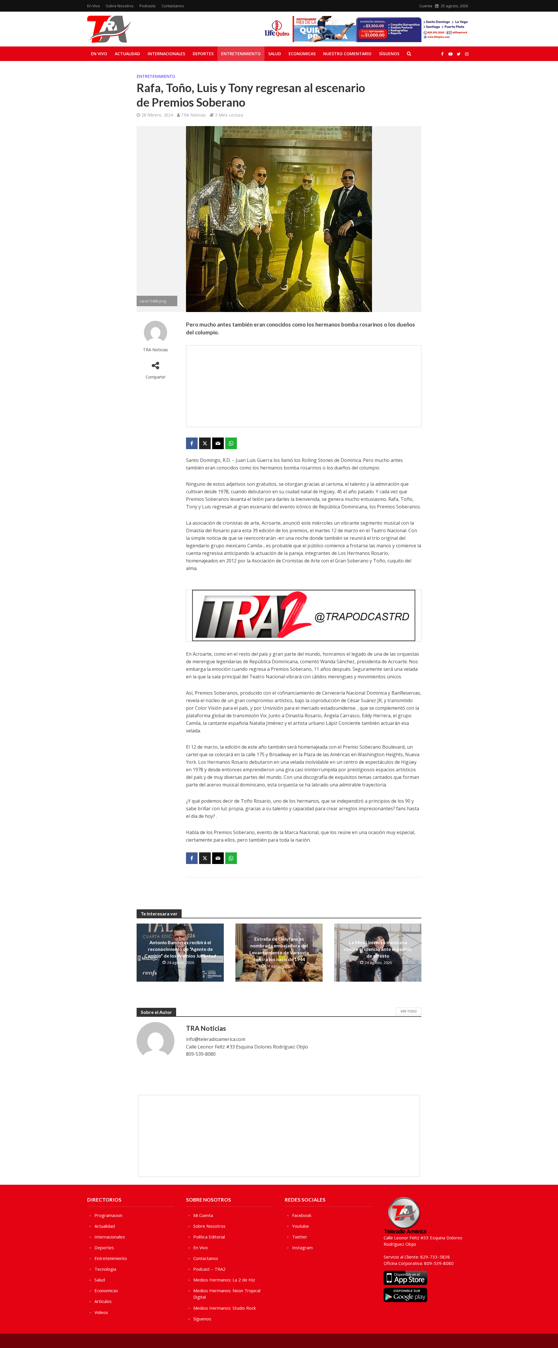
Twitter (299, 1237)
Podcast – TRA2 (209, 1269)
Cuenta (425, 5)
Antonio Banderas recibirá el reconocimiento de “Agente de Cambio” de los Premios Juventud (180, 949)
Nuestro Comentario (347, 53)
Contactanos (173, 5)
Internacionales (166, 53)
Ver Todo (408, 1011)
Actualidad (127, 53)
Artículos (103, 1301)
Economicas (302, 53)
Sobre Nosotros (120, 5)
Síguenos (389, 53)
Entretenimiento (241, 53)
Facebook (301, 1215)
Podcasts (148, 5)
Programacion (108, 1215)
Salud (274, 53)
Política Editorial (209, 1237)
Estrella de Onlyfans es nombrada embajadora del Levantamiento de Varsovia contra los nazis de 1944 (279, 949)
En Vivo (93, 5)
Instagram (302, 1247)
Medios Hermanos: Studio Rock (224, 1308)
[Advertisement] (303, 386)
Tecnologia (105, 1269)
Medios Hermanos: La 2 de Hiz (224, 1280)
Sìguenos (202, 1319)
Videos (101, 1312)
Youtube (300, 1226)
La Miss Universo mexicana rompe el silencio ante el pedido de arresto (378, 949)
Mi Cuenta (203, 1215)
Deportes (203, 53)
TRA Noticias (193, 115)
